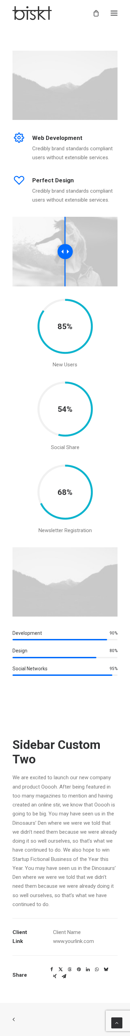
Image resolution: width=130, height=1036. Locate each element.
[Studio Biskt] (32, 13)
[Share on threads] (70, 969)
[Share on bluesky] (106, 969)
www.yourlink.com (73, 941)
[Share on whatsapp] (97, 969)
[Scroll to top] (116, 1022)
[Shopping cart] (93, 13)
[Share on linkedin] (88, 969)
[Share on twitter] (61, 969)
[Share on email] (64, 976)
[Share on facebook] (51, 969)
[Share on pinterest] (79, 969)
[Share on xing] (55, 976)
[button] (114, 13)
